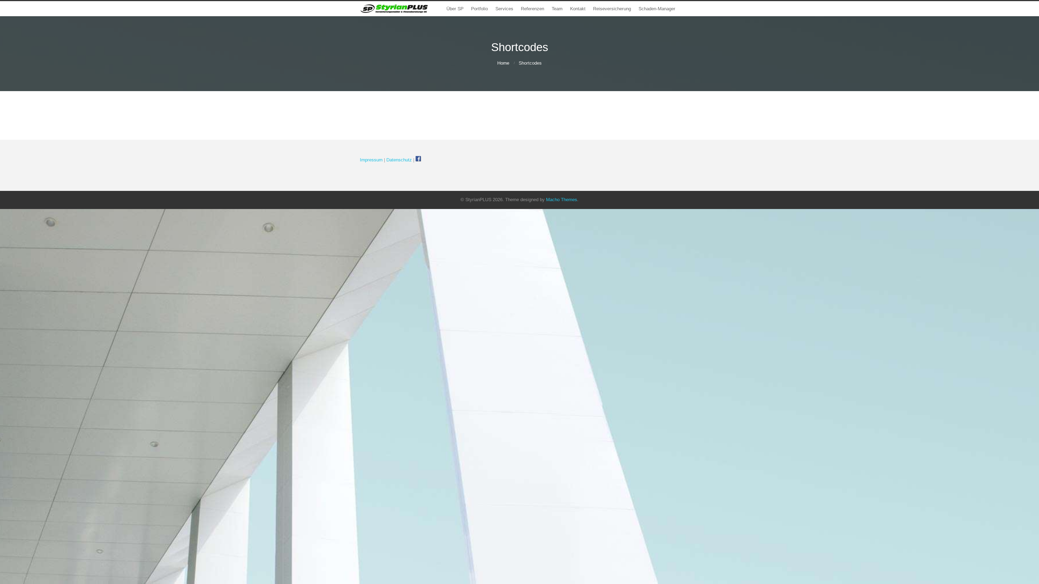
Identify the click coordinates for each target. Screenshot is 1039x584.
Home (503, 63)
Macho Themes (561, 199)
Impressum (371, 159)
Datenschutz (399, 159)
